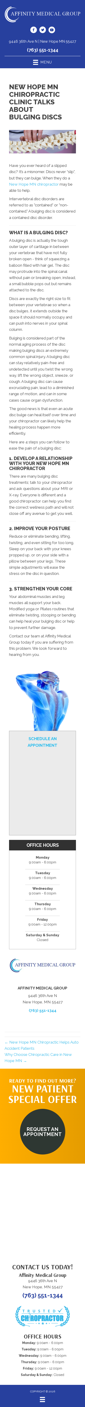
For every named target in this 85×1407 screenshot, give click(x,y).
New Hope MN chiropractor (34, 184)
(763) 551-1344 (42, 50)
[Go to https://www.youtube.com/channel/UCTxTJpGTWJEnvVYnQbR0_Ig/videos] (51, 30)
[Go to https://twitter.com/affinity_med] (42, 30)
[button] (42, 1132)
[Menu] (42, 1399)
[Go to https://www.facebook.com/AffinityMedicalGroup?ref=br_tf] (33, 30)
